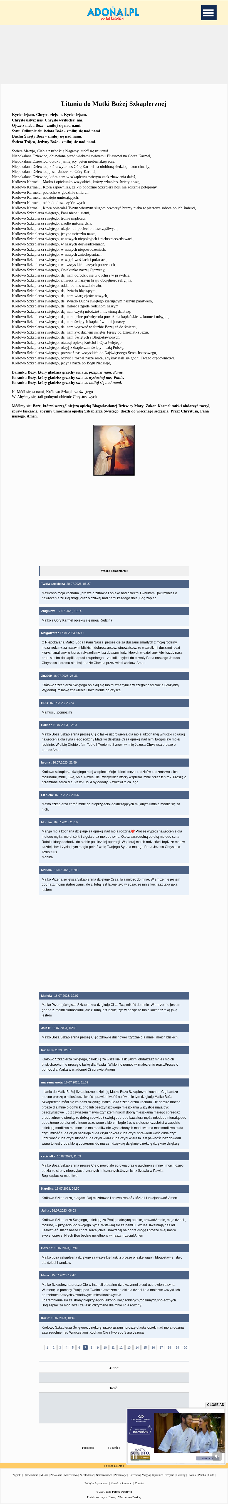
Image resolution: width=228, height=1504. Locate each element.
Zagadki (17, 1474)
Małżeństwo (71, 1474)
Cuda (211, 1474)
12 (121, 1347)
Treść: (114, 1388)
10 (105, 1347)
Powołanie (56, 1474)
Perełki (202, 1474)
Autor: (114, 1368)
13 (129, 1347)
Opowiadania (31, 1474)
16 (153, 1347)
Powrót (114, 1447)
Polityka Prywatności (96, 1483)
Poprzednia (88, 1447)
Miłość (44, 1474)
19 (177, 1347)
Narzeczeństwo (104, 1474)
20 (185, 1347)
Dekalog (180, 1474)
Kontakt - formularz (122, 1483)
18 (169, 1347)
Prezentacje (120, 1474)
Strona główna (114, 1465)
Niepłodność (87, 1474)
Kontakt (139, 1483)
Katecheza (134, 1474)
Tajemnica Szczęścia (163, 1474)
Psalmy (192, 1474)
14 (137, 1347)
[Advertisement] (114, 54)
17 (161, 1347)
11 (113, 1347)
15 (145, 1347)
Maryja (146, 1474)
